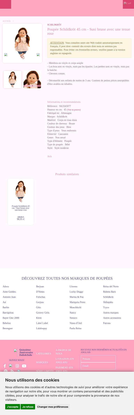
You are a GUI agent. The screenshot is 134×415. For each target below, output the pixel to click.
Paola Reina (75, 328)
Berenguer (8, 328)
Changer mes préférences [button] (52, 406)
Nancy (73, 312)
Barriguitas (8, 312)
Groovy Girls (42, 312)
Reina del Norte (111, 286)
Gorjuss (40, 302)
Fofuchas (40, 297)
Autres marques (110, 312)
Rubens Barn (109, 291)
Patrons (106, 323)
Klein (39, 318)
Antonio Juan (9, 297)
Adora (6, 286)
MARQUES (42, 362)
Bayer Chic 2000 (11, 318)
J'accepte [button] (12, 406)
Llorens (73, 286)
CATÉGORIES (43, 353)
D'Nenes (40, 291)
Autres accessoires (112, 318)
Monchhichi (75, 307)
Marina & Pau (77, 297)
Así (4, 302)
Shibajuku (108, 302)
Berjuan (40, 286)
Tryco (106, 307)
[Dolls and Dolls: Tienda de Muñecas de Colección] (67, 4)
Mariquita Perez (77, 302)
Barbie (6, 307)
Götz (38, 307)
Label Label (42, 323)
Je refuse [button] (27, 406)
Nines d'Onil (76, 323)
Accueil (7, 21)
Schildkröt (54, 24)
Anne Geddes (9, 291)
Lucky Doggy (76, 291)
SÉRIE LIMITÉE (45, 371)
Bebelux (7, 323)
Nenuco (73, 318)
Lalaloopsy (41, 328)
